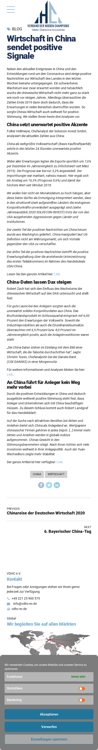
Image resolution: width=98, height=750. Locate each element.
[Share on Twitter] (49, 485)
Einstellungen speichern (49, 739)
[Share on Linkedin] (57, 485)
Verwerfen (49, 727)
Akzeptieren (49, 714)
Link (57, 274)
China (37, 474)
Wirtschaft (56, 474)
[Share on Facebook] (41, 485)
